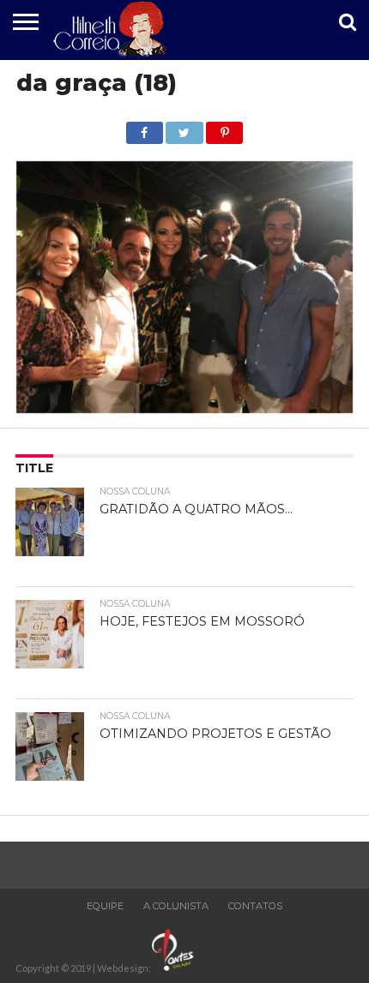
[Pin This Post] (225, 128)
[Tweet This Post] (184, 128)
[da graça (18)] (184, 407)
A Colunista (176, 906)
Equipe (105, 906)
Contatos (255, 906)
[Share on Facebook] (144, 128)
